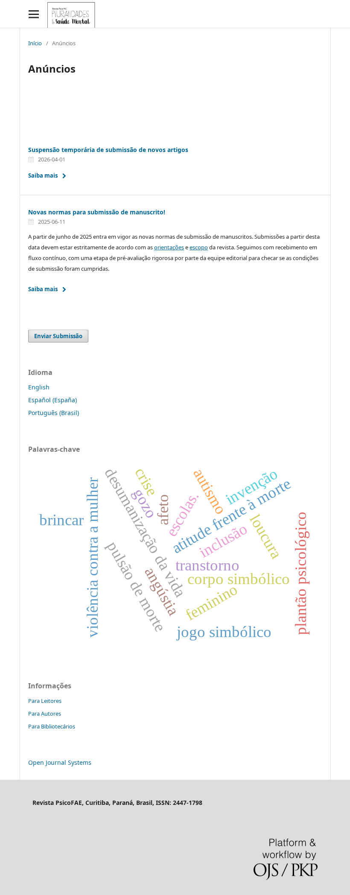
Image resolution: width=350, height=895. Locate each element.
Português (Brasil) (53, 413)
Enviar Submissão (58, 336)
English (39, 387)
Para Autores (44, 713)
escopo (199, 247)
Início (35, 43)
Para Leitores (44, 701)
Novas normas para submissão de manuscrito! (96, 212)
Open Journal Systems (59, 762)
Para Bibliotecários (51, 726)
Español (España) (52, 400)
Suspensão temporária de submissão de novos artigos (108, 150)
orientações (169, 247)
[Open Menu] (33, 14)
